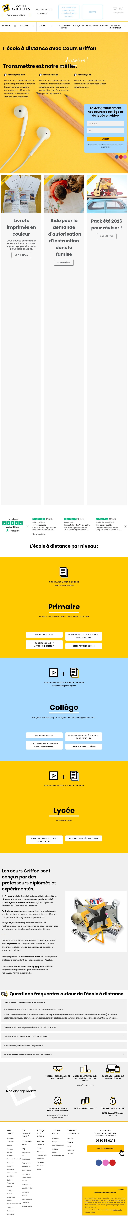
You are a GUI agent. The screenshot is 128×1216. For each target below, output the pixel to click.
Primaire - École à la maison (10, 1142)
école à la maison (38, 940)
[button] (64, 1002)
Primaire (6, 25)
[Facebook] (116, 157)
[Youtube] (121, 157)
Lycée (42, 25)
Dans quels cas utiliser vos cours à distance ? (24, 1002)
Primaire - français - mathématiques (58, 1142)
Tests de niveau (100, 25)
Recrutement (26, 1170)
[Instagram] (125, 157)
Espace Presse (27, 1206)
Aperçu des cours (82, 25)
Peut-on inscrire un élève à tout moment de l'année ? (28, 1054)
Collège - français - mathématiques (58, 1152)
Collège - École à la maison (10, 1183)
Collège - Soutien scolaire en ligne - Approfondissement (14, 1197)
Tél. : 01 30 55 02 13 (43, 9)
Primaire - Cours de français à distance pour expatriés (12, 1169)
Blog (23, 1149)
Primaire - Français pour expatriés (42, 1155)
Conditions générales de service (26, 1177)
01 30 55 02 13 (105, 1141)
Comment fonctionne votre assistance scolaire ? (26, 1036)
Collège (24, 25)
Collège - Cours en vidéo (40, 1165)
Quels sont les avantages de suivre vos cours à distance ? (30, 1027)
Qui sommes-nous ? (64, 26)
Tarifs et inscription (116, 26)
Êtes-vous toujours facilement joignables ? (23, 1045)
